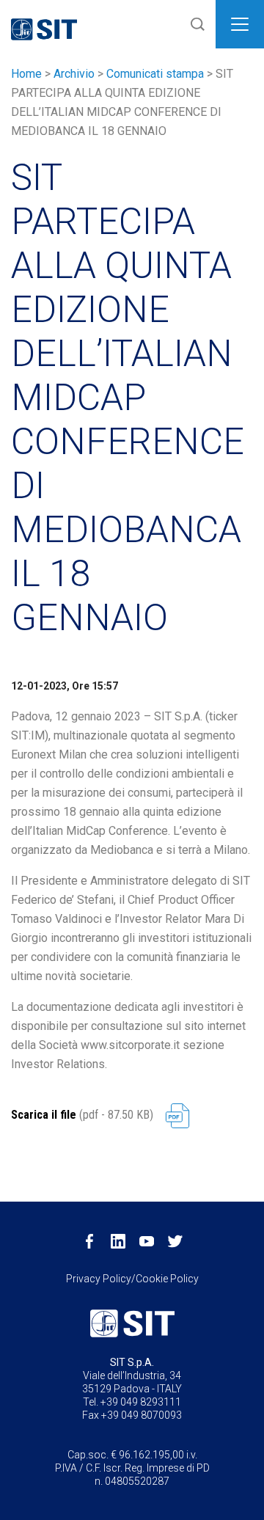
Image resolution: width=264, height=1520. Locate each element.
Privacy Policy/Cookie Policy (132, 1279)
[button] (194, 24)
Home (26, 74)
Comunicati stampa (155, 74)
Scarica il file (43, 1115)
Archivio (74, 74)
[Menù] (240, 24)
